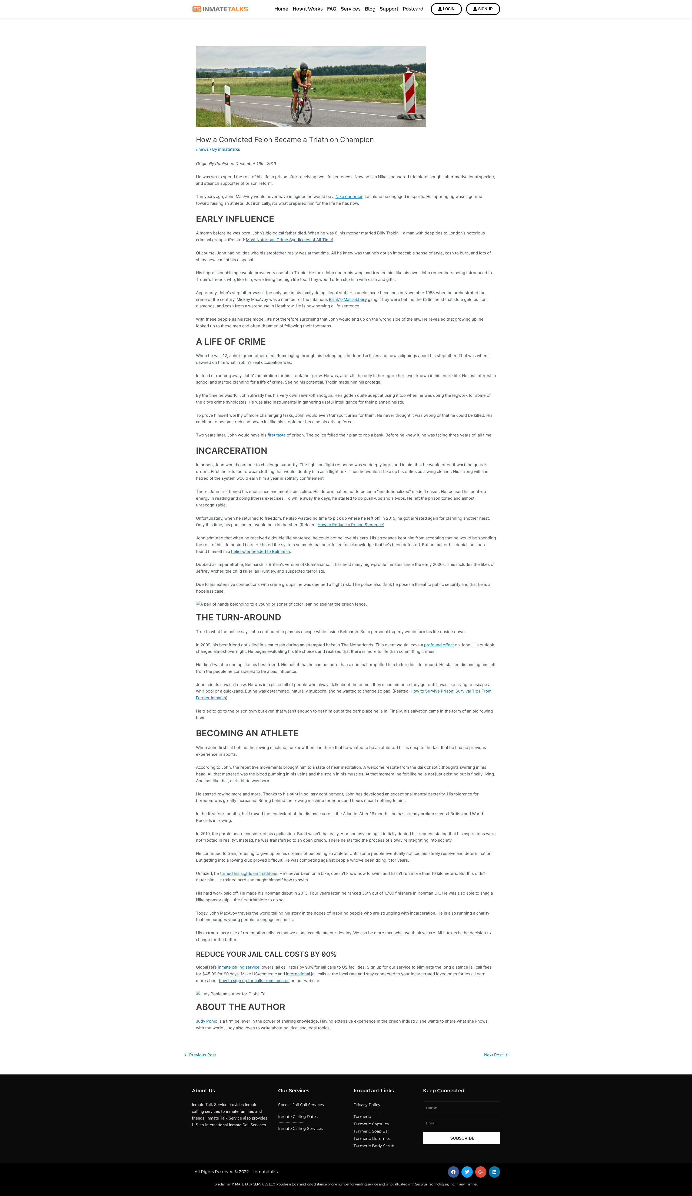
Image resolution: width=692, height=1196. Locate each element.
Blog (370, 9)
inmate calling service (239, 967)
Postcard (413, 9)
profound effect (439, 644)
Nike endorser (348, 196)
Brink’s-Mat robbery (348, 299)
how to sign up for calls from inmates (254, 980)
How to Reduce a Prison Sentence (350, 524)
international (298, 973)
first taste (277, 435)
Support (389, 9)
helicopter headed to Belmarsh (260, 551)
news (203, 149)
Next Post (496, 1055)
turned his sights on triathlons (248, 873)
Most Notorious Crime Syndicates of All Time (289, 239)
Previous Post (200, 1055)
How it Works (308, 9)
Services (351, 9)
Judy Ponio (206, 1021)
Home (281, 9)
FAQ (332, 9)
